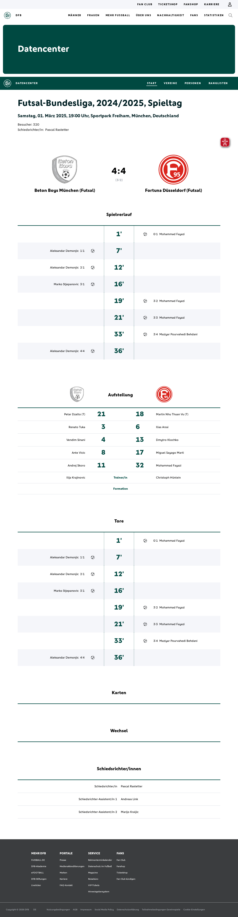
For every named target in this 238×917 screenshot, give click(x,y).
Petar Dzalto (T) (74, 414)
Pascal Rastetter (57, 130)
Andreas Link (129, 799)
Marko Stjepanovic (66, 284)
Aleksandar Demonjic (64, 250)
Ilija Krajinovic (75, 477)
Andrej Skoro (76, 465)
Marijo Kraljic (130, 811)
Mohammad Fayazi (172, 234)
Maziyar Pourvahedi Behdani (178, 334)
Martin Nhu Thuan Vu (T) (172, 414)
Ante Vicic (78, 452)
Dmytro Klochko (167, 439)
